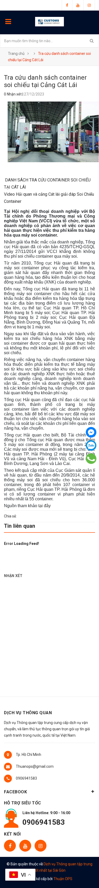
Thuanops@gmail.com (35, 766)
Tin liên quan (19, 526)
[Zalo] (91, 445)
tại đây (44, 505)
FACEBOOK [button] (15, 791)
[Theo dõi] (89, 5)
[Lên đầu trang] (81, 876)
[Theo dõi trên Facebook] (10, 846)
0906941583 (26, 778)
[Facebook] (91, 432)
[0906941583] (91, 458)
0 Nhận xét (13, 94)
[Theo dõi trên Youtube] (25, 846)
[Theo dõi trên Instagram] (40, 846)
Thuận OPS (62, 879)
